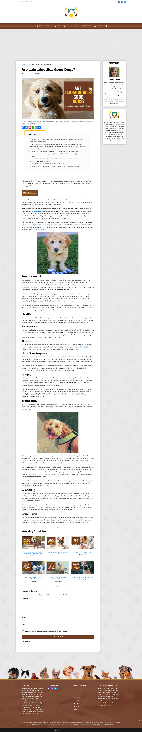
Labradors (25, 330)
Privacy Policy (77, 692)
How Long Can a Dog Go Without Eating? (57, 552)
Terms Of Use (77, 698)
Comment (25, 598)
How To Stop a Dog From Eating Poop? (33, 578)
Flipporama (85, 730)
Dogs (48, 26)
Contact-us (76, 706)
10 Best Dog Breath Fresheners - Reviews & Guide (57, 578)
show (34, 192)
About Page (118, 140)
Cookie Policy (76, 695)
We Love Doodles (39, 229)
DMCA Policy (76, 703)
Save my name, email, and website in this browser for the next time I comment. (46, 631)
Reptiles (87, 26)
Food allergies (84, 347)
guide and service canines (67, 202)
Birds (67, 26)
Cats (58, 26)
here (37, 123)
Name (24, 618)
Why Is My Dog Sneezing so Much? (83, 577)
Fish (76, 26)
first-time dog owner (35, 211)
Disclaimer (76, 700)
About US (99, 26)
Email (24, 625)
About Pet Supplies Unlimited (81, 689)
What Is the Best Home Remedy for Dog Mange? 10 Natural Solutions (33, 552)
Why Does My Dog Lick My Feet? (82, 552)
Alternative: (26, 641)
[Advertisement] (71, 45)
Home (40, 26)
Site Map (75, 709)
